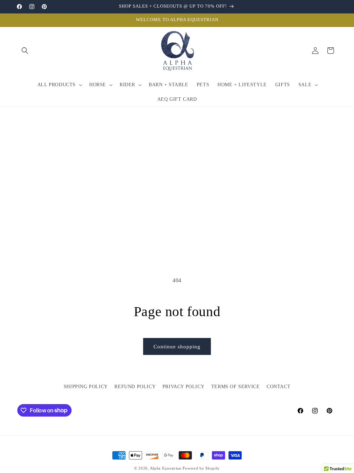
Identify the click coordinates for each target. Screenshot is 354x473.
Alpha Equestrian (165, 468)
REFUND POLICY (135, 386)
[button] (24, 50)
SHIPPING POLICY (86, 386)
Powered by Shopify (201, 468)
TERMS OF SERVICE (235, 386)
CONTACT (278, 386)
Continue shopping (177, 346)
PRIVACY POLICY (183, 386)
